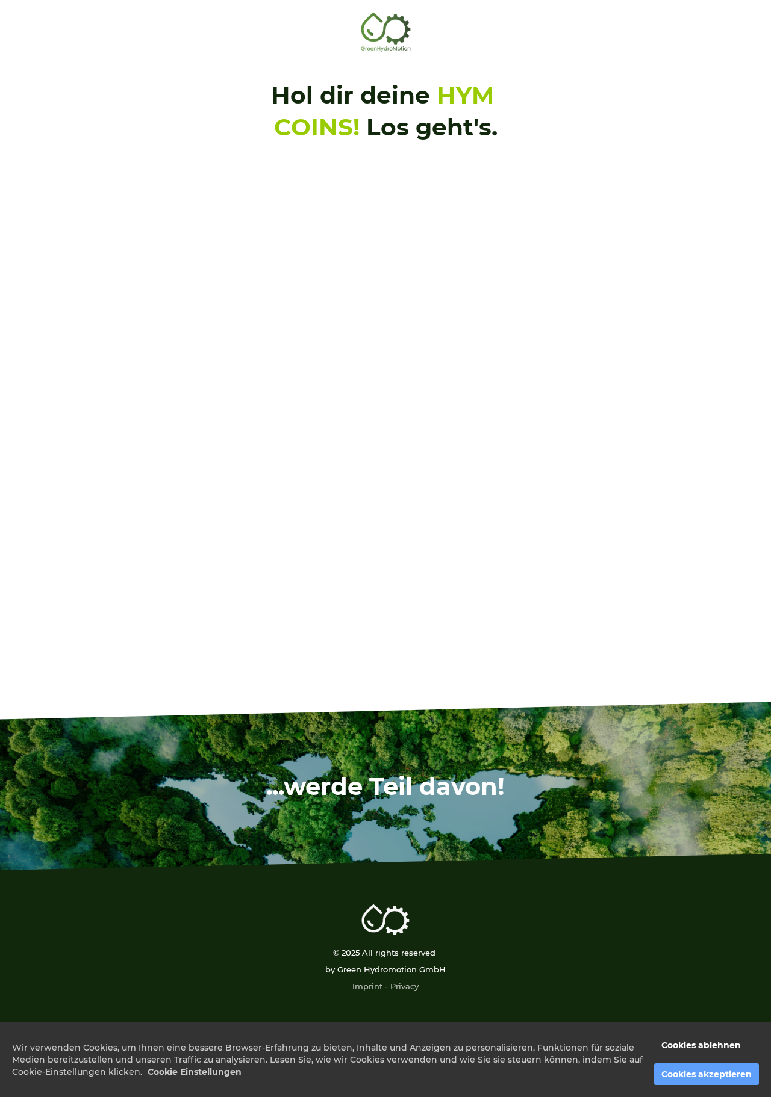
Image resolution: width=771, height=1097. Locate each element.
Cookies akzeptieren (706, 1074)
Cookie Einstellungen (195, 1071)
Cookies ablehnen (701, 1045)
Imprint (367, 986)
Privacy (404, 986)
